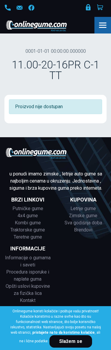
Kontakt (28, 300)
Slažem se (70, 341)
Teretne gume (28, 237)
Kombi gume (28, 223)
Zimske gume (83, 215)
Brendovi (83, 230)
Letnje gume (83, 208)
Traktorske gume (27, 230)
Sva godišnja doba (83, 223)
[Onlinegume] (44, 26)
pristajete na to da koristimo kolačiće (63, 332)
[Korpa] (101, 7)
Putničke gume (27, 208)
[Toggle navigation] (102, 25)
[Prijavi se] (89, 8)
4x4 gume (27, 215)
